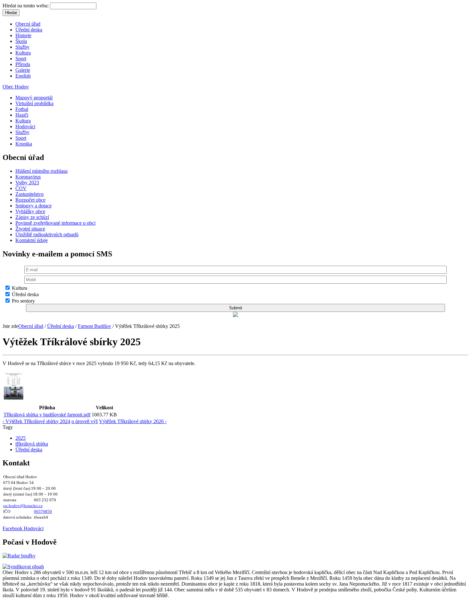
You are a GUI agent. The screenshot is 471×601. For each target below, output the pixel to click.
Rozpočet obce (30, 200)
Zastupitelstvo (29, 194)
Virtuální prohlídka (34, 103)
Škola (21, 41)
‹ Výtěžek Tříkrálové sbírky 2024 (36, 421)
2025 (20, 438)
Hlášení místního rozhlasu (41, 171)
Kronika (23, 143)
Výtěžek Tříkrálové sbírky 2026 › (133, 421)
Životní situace (30, 228)
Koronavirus (28, 176)
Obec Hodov (16, 86)
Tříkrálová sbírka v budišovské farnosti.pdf (47, 414)
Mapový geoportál (34, 97)
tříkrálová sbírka (31, 444)
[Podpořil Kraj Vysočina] (235, 315)
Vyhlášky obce (30, 211)
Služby (22, 47)
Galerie (22, 70)
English (23, 76)
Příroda (22, 64)
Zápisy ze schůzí (32, 217)
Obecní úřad (27, 24)
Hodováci (25, 126)
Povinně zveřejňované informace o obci (55, 223)
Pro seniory (23, 301)
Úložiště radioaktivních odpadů (46, 234)
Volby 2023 (27, 182)
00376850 (43, 511)
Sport (20, 58)
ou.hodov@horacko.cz (23, 505)
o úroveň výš (84, 421)
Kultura (23, 52)
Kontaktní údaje (31, 240)
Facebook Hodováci (23, 528)
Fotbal (21, 109)
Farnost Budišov (94, 326)
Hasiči (21, 115)
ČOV (21, 188)
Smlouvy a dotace (33, 205)
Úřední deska (28, 29)
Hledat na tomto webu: (26, 5)
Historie (23, 35)
